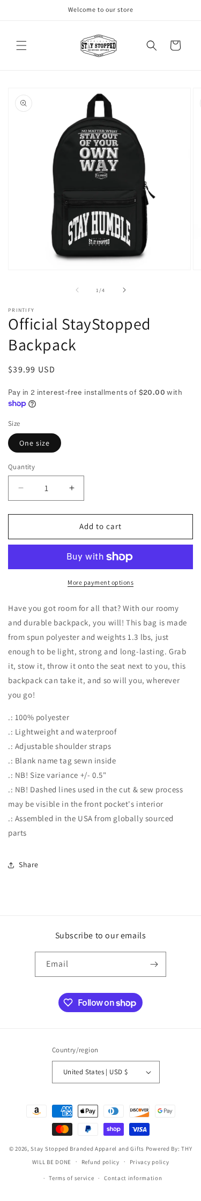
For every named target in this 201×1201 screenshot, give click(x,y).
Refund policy (100, 1162)
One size (34, 443)
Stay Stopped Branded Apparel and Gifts (87, 1148)
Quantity (21, 466)
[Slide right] (124, 290)
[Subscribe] (154, 964)
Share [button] (29, 864)
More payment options (100, 582)
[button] (21, 45)
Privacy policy (149, 1162)
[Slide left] (77, 290)
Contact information (133, 1178)
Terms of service (71, 1178)
